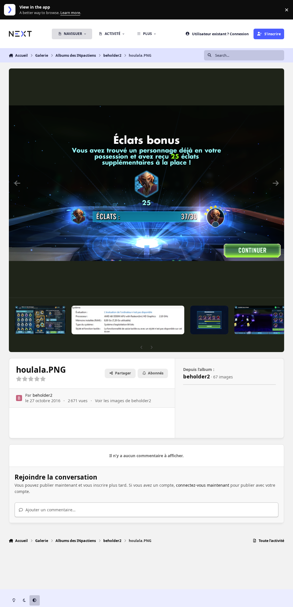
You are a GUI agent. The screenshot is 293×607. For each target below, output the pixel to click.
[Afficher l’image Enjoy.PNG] (259, 320)
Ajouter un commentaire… (50, 509)
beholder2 (42, 395)
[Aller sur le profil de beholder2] (19, 398)
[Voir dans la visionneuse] (146, 183)
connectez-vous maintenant (202, 485)
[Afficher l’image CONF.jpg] (128, 320)
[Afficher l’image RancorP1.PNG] (209, 320)
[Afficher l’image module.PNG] (40, 320)
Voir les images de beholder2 (123, 400)
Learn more (11, 10)
